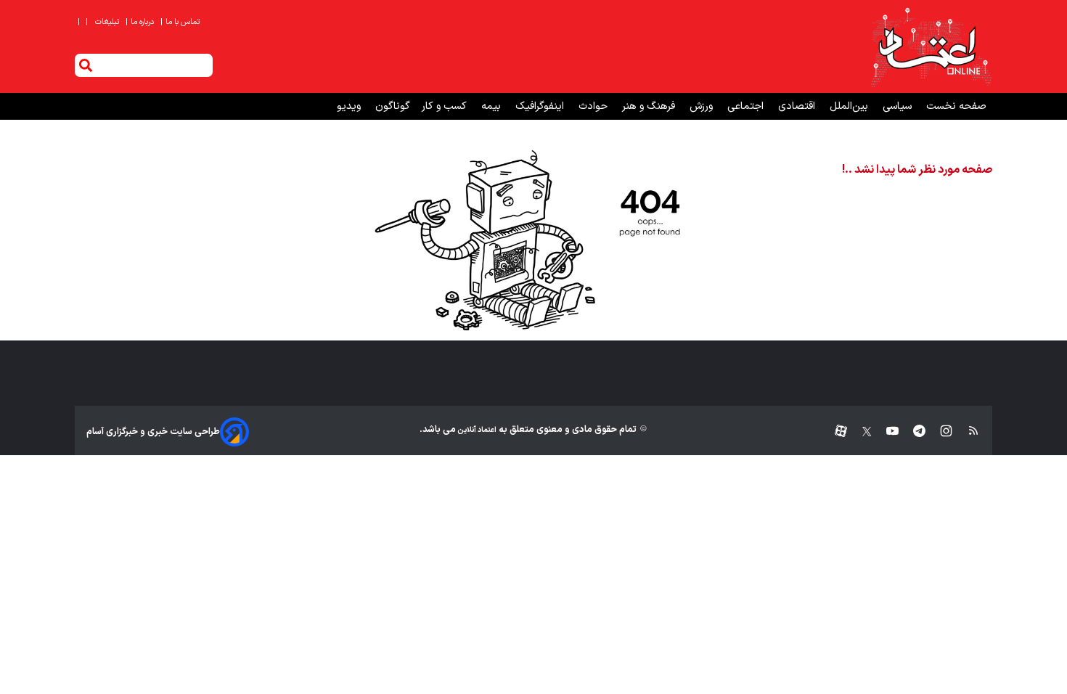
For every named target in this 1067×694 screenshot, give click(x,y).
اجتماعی (746, 106)
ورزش (703, 106)
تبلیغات (108, 22)
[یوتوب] (885, 431)
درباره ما (141, 22)
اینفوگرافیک (541, 106)
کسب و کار (446, 106)
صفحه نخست (956, 106)
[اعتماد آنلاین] (930, 46)
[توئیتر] (859, 431)
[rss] (966, 431)
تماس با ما (181, 22)
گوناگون (392, 106)
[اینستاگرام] (938, 431)
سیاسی (899, 106)
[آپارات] (835, 431)
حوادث (594, 106)
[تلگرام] (912, 431)
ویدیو (350, 106)
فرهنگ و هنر (650, 106)
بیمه (492, 106)
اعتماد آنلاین (476, 430)
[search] (85, 65)
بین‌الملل (850, 106)
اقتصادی (798, 106)
